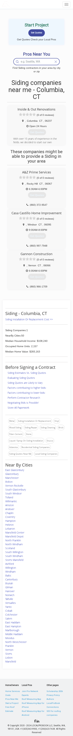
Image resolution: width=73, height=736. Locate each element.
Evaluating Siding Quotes (21, 377)
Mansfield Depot (14, 536)
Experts (25, 695)
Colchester (11, 614)
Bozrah (9, 583)
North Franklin (13, 540)
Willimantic (11, 501)
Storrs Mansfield (14, 560)
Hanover (10, 591)
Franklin (9, 646)
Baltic (8, 575)
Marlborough (12, 630)
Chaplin (9, 513)
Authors (50, 699)
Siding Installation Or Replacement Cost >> (29, 319)
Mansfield (10, 661)
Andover (9, 509)
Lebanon (10, 528)
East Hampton (13, 626)
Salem (8, 618)
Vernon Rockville (14, 485)
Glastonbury (12, 474)
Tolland (9, 497)
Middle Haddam (14, 634)
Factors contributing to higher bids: (27, 387)
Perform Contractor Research (24, 397)
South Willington (14, 552)
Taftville (9, 599)
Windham (10, 571)
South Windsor (13, 493)
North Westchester (16, 642)
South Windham (14, 556)
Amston (9, 505)
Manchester (12, 477)
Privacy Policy (53, 695)
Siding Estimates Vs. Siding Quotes (27, 372)
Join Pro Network (30, 691)
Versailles (10, 603)
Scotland (10, 548)
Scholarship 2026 (55, 691)
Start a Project (11, 703)
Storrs (8, 653)
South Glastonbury (15, 489)
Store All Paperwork (18, 407)
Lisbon (9, 657)
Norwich (9, 595)
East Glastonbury (14, 470)
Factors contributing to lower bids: (26, 392)
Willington (10, 567)
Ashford (9, 563)
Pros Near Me (11, 699)
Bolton (9, 481)
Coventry (10, 517)
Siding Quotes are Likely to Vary (25, 382)
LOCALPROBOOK (22, 4)
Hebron (9, 524)
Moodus (9, 638)
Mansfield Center (14, 532)
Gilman (9, 587)
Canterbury (11, 579)
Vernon (9, 649)
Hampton (10, 520)
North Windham (14, 544)
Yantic (8, 606)
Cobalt (8, 610)
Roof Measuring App (31, 699)
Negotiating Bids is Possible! (23, 402)
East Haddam (12, 622)
